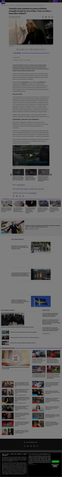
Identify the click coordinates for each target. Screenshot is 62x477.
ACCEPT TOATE (55, 461)
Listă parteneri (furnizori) (32, 464)
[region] (31, 464)
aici (4, 469)
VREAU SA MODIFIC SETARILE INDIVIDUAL (55, 465)
